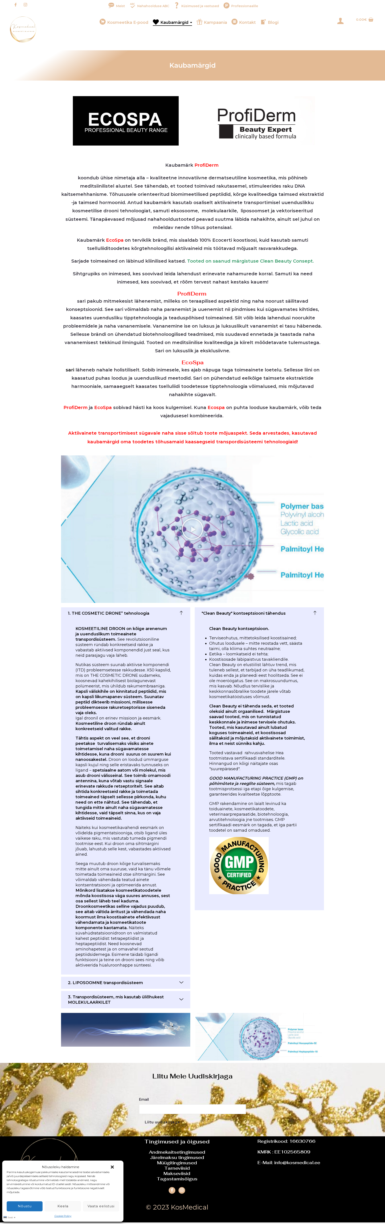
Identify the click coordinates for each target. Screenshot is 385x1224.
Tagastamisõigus (177, 1179)
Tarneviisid (177, 1168)
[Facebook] (15, 5)
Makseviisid (177, 1173)
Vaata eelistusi (101, 1206)
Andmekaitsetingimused (177, 1152)
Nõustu (25, 1206)
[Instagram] (25, 5)
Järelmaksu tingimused (177, 1157)
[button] (112, 1167)
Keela (62, 1206)
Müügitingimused (177, 1163)
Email (144, 1099)
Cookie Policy (63, 1216)
